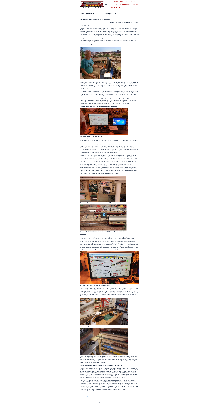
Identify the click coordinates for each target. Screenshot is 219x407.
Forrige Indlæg (84, 395)
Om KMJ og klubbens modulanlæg (120, 4)
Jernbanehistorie (130, 1)
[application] (129, 4)
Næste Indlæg (135, 395)
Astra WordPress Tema (118, 402)
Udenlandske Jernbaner (117, 1)
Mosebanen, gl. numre (117, 7)
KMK (107, 4)
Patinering (135, 4)
